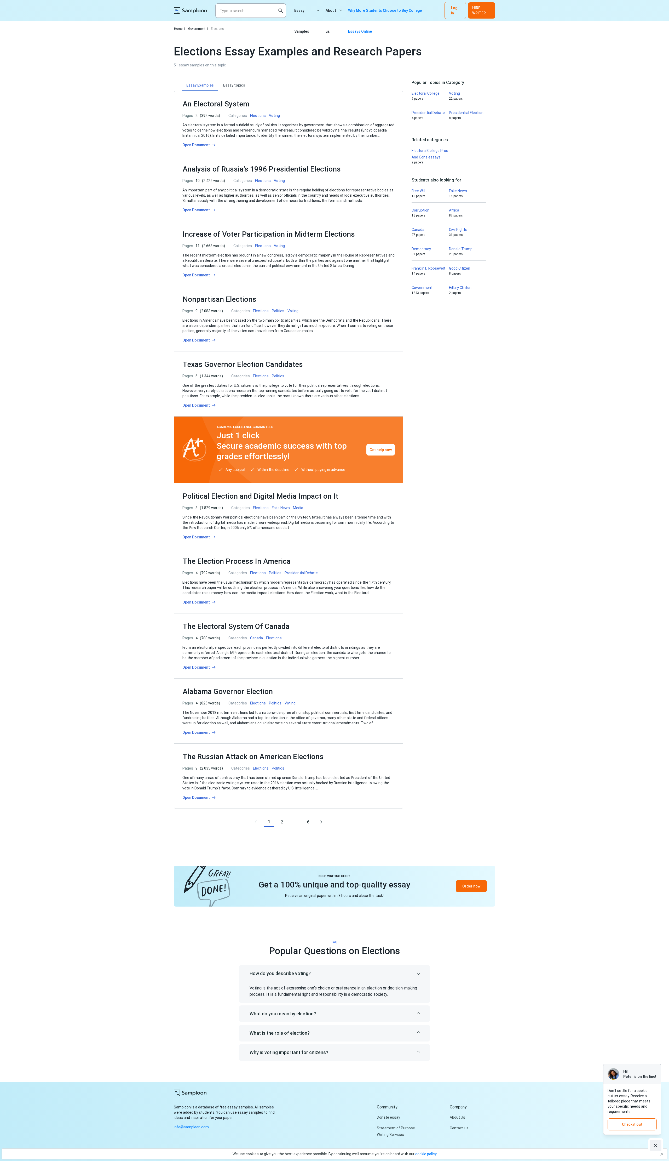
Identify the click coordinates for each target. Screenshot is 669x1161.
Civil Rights (458, 229)
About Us (457, 1117)
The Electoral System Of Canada (236, 626)
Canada (418, 229)
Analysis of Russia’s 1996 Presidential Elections (262, 169)
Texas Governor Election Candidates (243, 364)
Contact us (459, 1128)
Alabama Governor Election (228, 691)
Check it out (632, 1124)
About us (331, 14)
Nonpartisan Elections (219, 299)
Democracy (421, 249)
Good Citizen (459, 268)
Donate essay (388, 1117)
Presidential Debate (428, 113)
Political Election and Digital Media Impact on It (260, 496)
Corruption (420, 210)
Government (198, 29)
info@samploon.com (191, 1127)
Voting (454, 93)
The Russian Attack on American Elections (253, 756)
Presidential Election (466, 113)
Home (179, 29)
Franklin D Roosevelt (428, 268)
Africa (454, 210)
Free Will (418, 191)
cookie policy (426, 1154)
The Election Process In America (237, 561)
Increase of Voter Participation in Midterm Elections (269, 234)
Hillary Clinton (460, 288)
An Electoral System (216, 104)
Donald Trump (460, 249)
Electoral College (426, 93)
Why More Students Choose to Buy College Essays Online (385, 14)
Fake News (458, 191)
